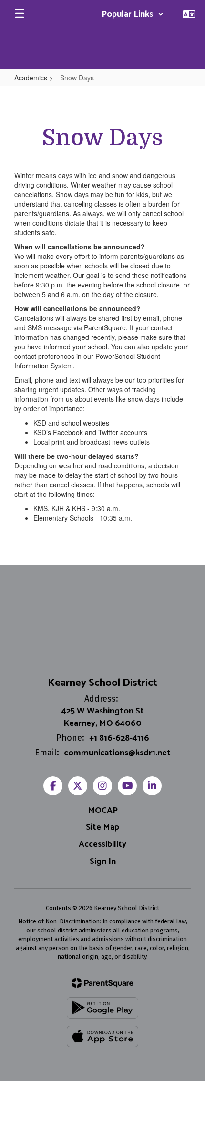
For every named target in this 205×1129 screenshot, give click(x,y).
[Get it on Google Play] (102, 1008)
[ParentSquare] (103, 983)
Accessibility (102, 844)
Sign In (103, 861)
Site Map (102, 827)
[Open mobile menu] (19, 14)
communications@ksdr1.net (117, 753)
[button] (132, 14)
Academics (30, 77)
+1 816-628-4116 (119, 738)
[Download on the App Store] (102, 1036)
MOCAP (103, 810)
